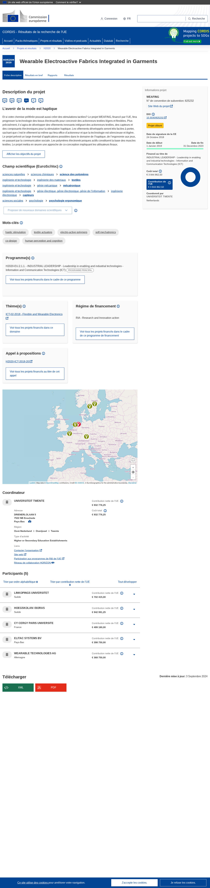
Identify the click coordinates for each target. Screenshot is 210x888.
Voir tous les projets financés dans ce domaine (31, 329)
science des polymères (74, 174)
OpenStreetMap (52, 482)
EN (12, 100)
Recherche (122, 40)
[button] (127, 18)
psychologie (36, 200)
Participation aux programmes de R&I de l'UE (50, 558)
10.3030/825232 (155, 117)
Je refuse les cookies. (183, 882)
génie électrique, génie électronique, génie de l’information (71, 191)
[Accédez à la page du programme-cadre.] (8, 61)
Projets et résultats (51, 40)
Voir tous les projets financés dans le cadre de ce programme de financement (105, 333)
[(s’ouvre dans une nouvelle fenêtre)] (28, 16)
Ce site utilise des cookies (32, 882)
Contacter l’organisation (45, 550)
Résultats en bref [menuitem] (34, 75)
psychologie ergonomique (65, 200)
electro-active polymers (73, 232)
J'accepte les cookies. (134, 882)
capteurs (28, 195)
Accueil (8, 40)
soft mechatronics (105, 232)
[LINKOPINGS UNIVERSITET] (94, 403)
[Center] (133, 472)
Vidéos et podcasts (76, 40)
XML (20, 687)
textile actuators (43, 232)
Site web (37, 554)
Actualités (95, 40)
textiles (76, 180)
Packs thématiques (26, 40)
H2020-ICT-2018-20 (19, 361)
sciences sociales (12, 200)
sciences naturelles (13, 174)
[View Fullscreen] (133, 459)
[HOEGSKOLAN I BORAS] (89, 406)
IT (33, 100)
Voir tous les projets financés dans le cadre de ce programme (45, 279)
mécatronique (71, 185)
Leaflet (32, 482)
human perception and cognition (44, 240)
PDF (53, 687)
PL (41, 100)
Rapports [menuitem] (52, 75)
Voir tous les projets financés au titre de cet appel (34, 373)
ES (19, 100)
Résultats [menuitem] (69, 75)
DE (4, 100)
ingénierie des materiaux (51, 180)
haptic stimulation (15, 232)
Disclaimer (132, 482)
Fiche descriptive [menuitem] (13, 75)
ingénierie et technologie (16, 180)
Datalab (108, 40)
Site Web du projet (161, 106)
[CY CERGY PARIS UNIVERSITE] (69, 433)
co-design (11, 240)
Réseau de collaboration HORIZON (50, 562)
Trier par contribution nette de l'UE (70, 581)
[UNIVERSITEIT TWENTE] (78, 424)
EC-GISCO (79, 482)
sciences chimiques (42, 174)
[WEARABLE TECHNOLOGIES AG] (86, 436)
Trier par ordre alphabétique (19, 581)
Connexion (111, 18)
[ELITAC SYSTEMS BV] (75, 424)
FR (26, 100)
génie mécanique (47, 185)
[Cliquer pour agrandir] (134, 594)
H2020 (47, 48)
